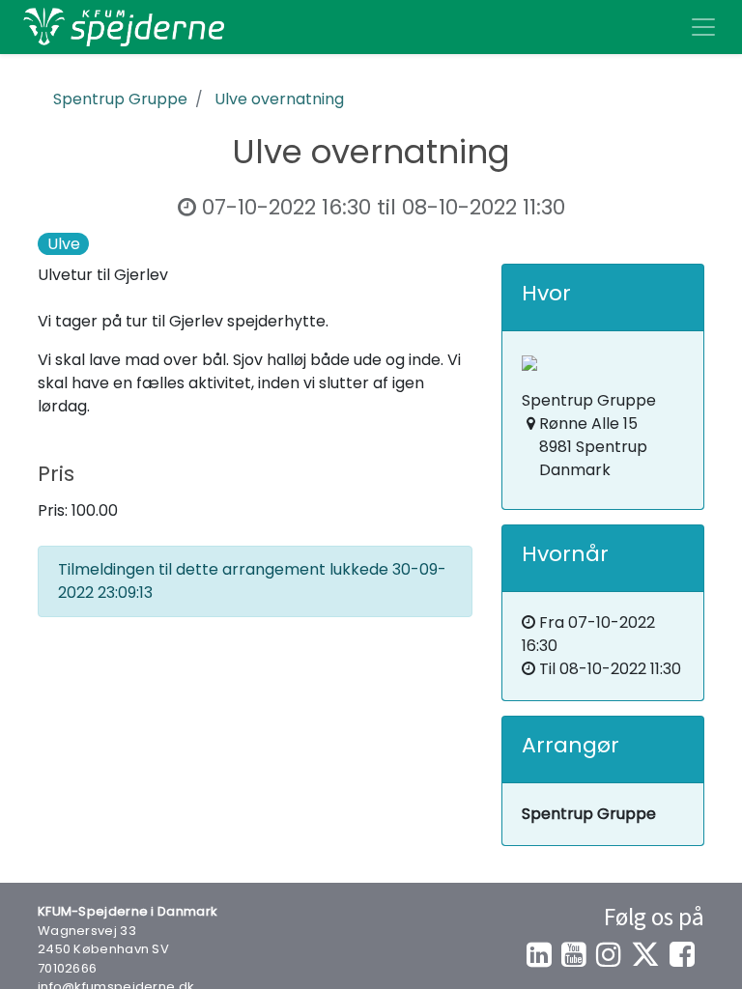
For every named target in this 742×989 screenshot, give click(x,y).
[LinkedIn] (539, 954)
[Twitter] (645, 954)
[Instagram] (608, 954)
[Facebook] (682, 954)
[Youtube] (573, 954)
